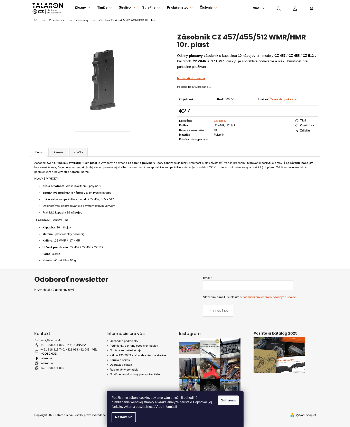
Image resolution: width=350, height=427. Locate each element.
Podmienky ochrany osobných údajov (134, 345)
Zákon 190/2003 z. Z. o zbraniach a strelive (138, 355)
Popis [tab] (38, 152)
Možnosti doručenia (191, 78)
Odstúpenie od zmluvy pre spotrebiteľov (135, 374)
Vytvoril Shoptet (306, 415)
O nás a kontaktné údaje (125, 350)
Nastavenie (123, 417)
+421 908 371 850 (52, 368)
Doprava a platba (121, 364)
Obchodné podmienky (124, 341)
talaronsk (46, 358)
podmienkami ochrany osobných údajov (269, 297)
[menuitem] (82, 8)
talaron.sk (46, 363)
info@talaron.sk (50, 340)
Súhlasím (228, 400)
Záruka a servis (120, 360)
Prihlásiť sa (218, 310)
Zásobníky (220, 120)
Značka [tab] (78, 152)
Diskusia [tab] (58, 152)
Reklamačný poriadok (124, 369)
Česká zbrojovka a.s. (283, 99)
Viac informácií (166, 406)
